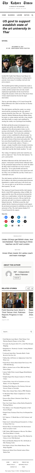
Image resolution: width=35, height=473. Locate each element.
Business (11, 15)
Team (23, 466)
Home (4, 15)
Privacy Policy (11, 464)
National (27, 15)
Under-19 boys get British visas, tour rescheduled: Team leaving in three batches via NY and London (17, 241)
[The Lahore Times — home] (17, 3)
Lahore (19, 15)
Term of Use (25, 462)
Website (16, 278)
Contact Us (13, 466)
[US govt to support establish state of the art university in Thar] (17, 64)
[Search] (32, 15)
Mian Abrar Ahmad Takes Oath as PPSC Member (17, 391)
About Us (15, 462)
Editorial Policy (23, 464)
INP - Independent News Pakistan (19, 48)
